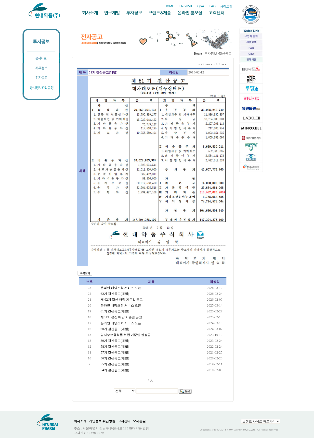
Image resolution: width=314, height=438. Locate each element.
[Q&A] (200, 6)
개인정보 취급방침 (102, 421)
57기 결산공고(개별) (115, 352)
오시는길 (139, 421)
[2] (151, 380)
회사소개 (80, 421)
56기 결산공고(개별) (115, 358)
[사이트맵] (226, 6)
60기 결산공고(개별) (115, 329)
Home (198, 53)
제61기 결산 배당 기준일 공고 (121, 317)
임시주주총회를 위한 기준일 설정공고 (127, 335)
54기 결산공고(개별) (115, 370)
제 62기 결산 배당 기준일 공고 (122, 299)
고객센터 (124, 421)
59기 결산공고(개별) (115, 341)
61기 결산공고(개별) (115, 311)
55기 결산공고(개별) (115, 364)
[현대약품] (44, 10)
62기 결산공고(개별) (115, 294)
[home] (170, 6)
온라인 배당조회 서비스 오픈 (121, 288)
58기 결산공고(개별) (115, 346)
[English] (185, 6)
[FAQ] (212, 6)
